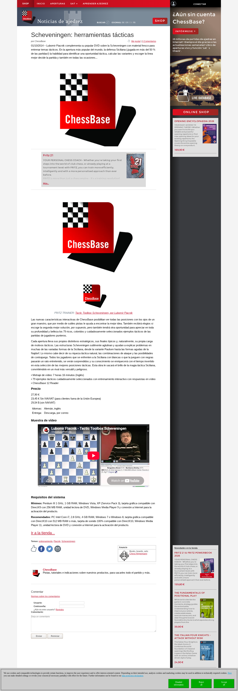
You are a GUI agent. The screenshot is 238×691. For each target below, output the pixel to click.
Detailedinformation (178, 683)
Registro (60, 609)
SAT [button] (73, 3)
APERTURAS (57, 3)
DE (123, 22)
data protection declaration (132, 675)
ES (130, 22)
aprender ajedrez (95, 3)
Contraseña (39, 606)
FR (134, 22)
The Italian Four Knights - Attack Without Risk (192, 637)
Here (230, 673)
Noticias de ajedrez (60, 21)
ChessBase (50, 569)
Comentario (37, 612)
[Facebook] (41, 549)
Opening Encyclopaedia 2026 (194, 121)
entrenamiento (46, 541)
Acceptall (224, 683)
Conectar (199, 4)
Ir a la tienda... (43, 533)
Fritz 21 (48, 155)
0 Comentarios (149, 41)
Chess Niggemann (138, 553)
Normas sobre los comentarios (45, 596)
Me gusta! (136, 41)
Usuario (37, 603)
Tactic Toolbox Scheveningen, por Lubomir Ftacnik (104, 312)
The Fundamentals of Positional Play (189, 594)
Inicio (41, 3)
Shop (25, 3)
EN (127, 22)
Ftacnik (57, 541)
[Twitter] (49, 549)
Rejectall (201, 683)
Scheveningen (68, 541)
